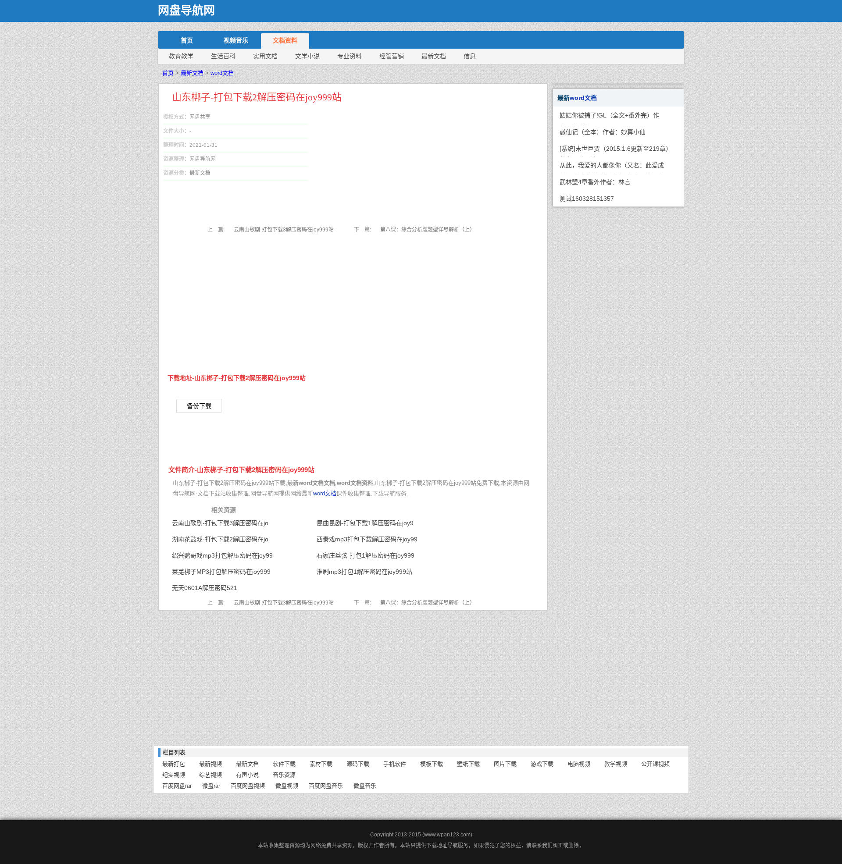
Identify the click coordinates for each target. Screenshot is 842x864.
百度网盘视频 (248, 785)
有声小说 (247, 775)
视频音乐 (236, 40)
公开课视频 (655, 764)
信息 (470, 56)
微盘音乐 (364, 785)
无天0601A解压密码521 (204, 587)
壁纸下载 (468, 764)
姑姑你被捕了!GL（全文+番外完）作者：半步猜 (609, 117)
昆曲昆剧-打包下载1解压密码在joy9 (365, 522)
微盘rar (211, 785)
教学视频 (615, 764)
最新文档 (433, 56)
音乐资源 (284, 775)
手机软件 (394, 764)
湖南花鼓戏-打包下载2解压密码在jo (220, 539)
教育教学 (181, 56)
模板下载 (431, 764)
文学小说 (307, 56)
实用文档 (265, 56)
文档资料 (285, 40)
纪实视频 (173, 775)
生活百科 (223, 56)
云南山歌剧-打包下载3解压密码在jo (220, 522)
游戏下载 (542, 764)
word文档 (222, 73)
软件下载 (284, 764)
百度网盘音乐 (326, 785)
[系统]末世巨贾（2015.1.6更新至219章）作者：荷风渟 (614, 150)
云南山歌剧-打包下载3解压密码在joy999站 (284, 230)
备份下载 (199, 405)
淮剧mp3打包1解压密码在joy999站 (364, 571)
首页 (187, 40)
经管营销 (391, 56)
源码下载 (357, 764)
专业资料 (349, 56)
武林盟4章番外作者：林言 (595, 181)
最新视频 (210, 764)
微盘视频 (286, 785)
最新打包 (173, 764)
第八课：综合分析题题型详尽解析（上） (427, 230)
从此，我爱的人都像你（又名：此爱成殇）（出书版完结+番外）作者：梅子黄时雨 (612, 167)
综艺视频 (210, 775)
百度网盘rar (177, 785)
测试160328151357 (587, 198)
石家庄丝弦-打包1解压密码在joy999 (365, 555)
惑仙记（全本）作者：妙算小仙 (603, 131)
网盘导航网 (186, 10)
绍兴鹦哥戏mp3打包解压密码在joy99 (222, 555)
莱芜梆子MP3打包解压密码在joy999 (221, 571)
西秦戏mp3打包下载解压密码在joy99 (367, 539)
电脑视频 (578, 764)
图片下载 (505, 764)
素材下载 (321, 764)
